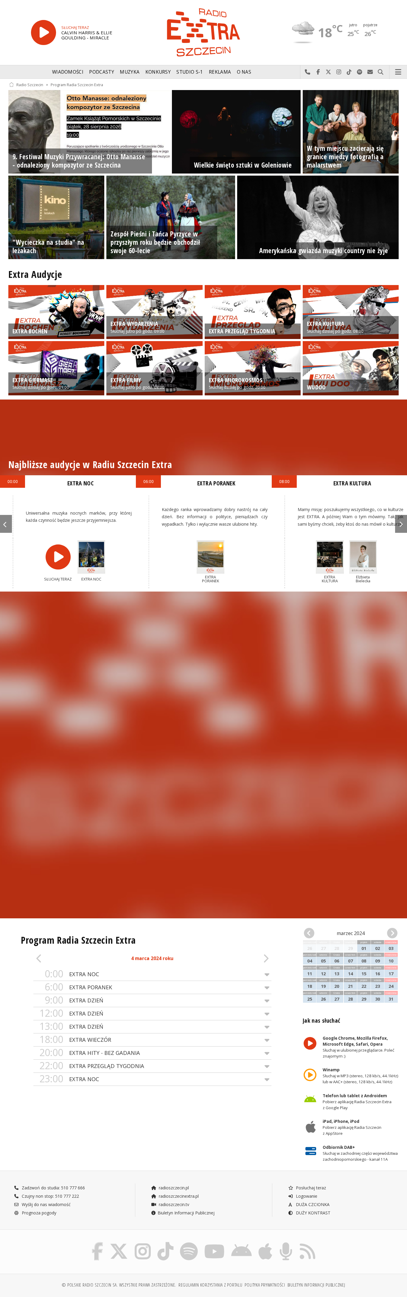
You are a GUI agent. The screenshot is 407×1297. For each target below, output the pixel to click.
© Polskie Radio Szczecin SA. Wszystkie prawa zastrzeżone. (119, 1285)
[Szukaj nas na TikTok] (165, 1243)
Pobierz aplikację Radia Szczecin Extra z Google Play (356, 1101)
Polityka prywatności (265, 1285)
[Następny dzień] (247, 958)
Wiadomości (67, 72)
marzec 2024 (351, 933)
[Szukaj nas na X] (118, 1243)
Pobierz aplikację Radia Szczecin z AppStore (351, 1127)
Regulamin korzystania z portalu (210, 1285)
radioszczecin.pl (173, 1188)
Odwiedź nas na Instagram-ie (339, 72)
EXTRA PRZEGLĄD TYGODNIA (91, 1066)
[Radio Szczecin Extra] (203, 32)
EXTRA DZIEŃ (74, 1000)
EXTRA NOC (72, 974)
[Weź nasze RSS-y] (307, 1243)
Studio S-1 (189, 72)
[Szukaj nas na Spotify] (189, 1243)
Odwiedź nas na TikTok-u (349, 72)
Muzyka (129, 72)
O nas (244, 72)
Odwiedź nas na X (328, 72)
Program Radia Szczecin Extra (77, 84)
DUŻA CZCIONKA (312, 1204)
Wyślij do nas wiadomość (370, 72)
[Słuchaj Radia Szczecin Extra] (43, 32)
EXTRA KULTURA (352, 483)
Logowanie (306, 1196)
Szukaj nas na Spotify (360, 72)
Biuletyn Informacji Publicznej (186, 1213)
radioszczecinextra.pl (178, 1196)
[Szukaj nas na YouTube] (214, 1243)
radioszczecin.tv (173, 1204)
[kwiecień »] (390, 933)
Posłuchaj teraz (310, 1188)
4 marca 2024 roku (152, 958)
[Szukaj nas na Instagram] (142, 1243)
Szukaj (380, 72)
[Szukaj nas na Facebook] (97, 1243)
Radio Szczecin (29, 84)
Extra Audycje (35, 274)
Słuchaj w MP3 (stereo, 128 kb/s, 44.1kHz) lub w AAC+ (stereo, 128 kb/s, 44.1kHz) (360, 1076)
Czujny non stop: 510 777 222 (50, 1196)
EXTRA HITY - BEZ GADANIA (89, 1053)
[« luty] (311, 933)
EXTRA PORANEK (78, 987)
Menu (398, 72)
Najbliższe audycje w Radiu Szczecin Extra (90, 464)
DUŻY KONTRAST (312, 1213)
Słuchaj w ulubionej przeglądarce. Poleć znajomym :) (358, 1047)
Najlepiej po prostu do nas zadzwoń (307, 72)
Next (401, 524)
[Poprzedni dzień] (57, 958)
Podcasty (101, 72)
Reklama (220, 72)
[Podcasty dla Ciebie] (286, 1243)
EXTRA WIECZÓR (75, 1039)
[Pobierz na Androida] (241, 1243)
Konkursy (158, 72)
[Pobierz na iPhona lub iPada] (265, 1243)
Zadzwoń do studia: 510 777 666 (53, 1188)
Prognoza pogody (38, 1213)
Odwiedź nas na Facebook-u (318, 72)
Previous (6, 524)
